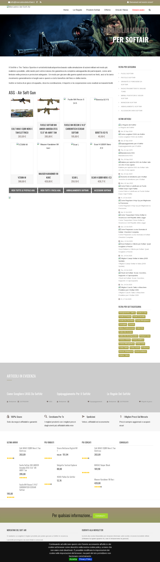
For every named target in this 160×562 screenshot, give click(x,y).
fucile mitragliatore (143, 320)
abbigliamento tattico (127, 313)
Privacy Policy (85, 559)
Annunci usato (138, 10)
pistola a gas (145, 336)
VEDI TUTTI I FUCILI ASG (50, 190)
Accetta (73, 559)
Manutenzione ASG (125, 156)
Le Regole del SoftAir (126, 127)
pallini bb (139, 328)
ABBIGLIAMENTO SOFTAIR (77, 190)
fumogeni (122, 324)
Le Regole (77, 10)
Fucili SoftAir (127, 74)
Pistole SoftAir (128, 78)
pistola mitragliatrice (126, 343)
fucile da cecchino (126, 320)
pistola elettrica (138, 340)
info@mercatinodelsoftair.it (23, 2)
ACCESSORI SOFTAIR (102, 190)
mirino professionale (126, 328)
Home (66, 10)
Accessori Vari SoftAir (131, 111)
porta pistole (135, 347)
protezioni (145, 347)
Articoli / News (121, 10)
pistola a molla (124, 340)
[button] (8, 35)
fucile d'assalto (139, 316)
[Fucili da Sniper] (10, 197)
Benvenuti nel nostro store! (141, 2)
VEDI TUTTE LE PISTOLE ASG (23, 190)
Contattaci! (100, 516)
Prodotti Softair (93, 10)
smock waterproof (126, 351)
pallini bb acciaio (125, 332)
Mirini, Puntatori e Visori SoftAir (132, 97)
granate (131, 324)
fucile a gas (142, 313)
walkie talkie (124, 355)
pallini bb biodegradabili (128, 336)
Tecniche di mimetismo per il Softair (131, 179)
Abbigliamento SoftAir (131, 106)
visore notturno (140, 351)
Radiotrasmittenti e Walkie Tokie (133, 90)
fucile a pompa (125, 316)
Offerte (107, 10)
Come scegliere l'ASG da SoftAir (130, 137)
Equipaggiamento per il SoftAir (129, 146)
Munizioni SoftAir (129, 102)
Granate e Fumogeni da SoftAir (131, 83)
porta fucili (140, 343)
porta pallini (123, 347)
